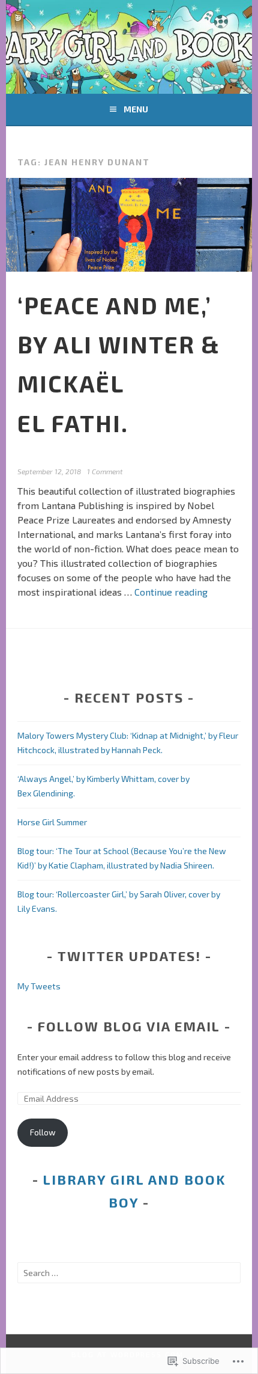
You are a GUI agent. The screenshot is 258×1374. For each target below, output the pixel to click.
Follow (43, 1132)
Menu (136, 109)
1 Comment (105, 471)
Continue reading (171, 591)
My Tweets (39, 986)
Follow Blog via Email (129, 1026)
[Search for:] (129, 1273)
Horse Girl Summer (52, 822)
